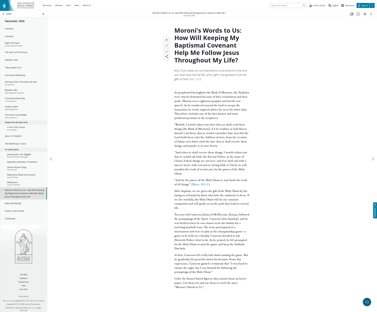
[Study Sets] (352, 14)
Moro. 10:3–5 (200, 184)
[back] (3, 14)
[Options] (371, 14)
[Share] (166, 56)
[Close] (166, 39)
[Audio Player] (367, 302)
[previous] (51, 159)
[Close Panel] (43, 14)
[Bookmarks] (358, 14)
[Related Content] (365, 14)
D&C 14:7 (195, 79)
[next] (373, 159)
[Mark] (166, 45)
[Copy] (166, 51)
